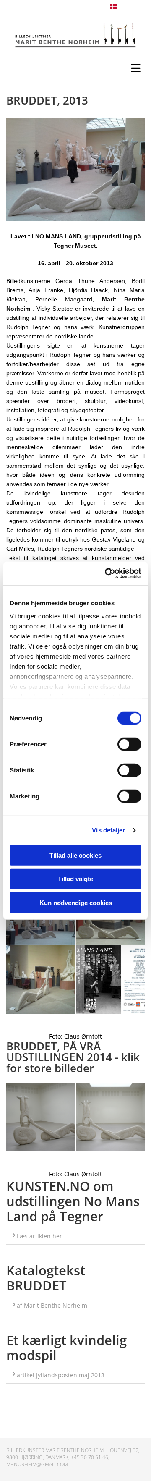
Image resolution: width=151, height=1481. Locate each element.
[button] (77, 66)
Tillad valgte (75, 878)
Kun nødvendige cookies (75, 902)
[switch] (129, 744)
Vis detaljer (108, 830)
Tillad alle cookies (75, 854)
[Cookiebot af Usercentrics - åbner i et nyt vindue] (106, 573)
